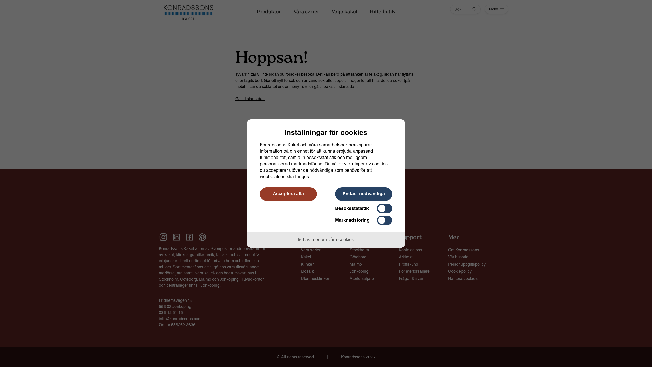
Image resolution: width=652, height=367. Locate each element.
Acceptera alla (288, 193)
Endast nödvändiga (364, 193)
